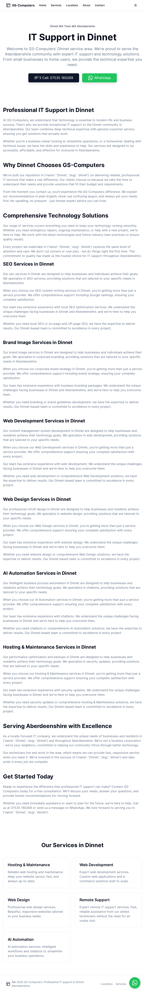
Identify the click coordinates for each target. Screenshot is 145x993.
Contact (100, 5)
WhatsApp (102, 78)
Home (42, 5)
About (86, 5)
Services (56, 5)
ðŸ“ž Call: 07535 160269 (53, 78)
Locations (72, 5)
